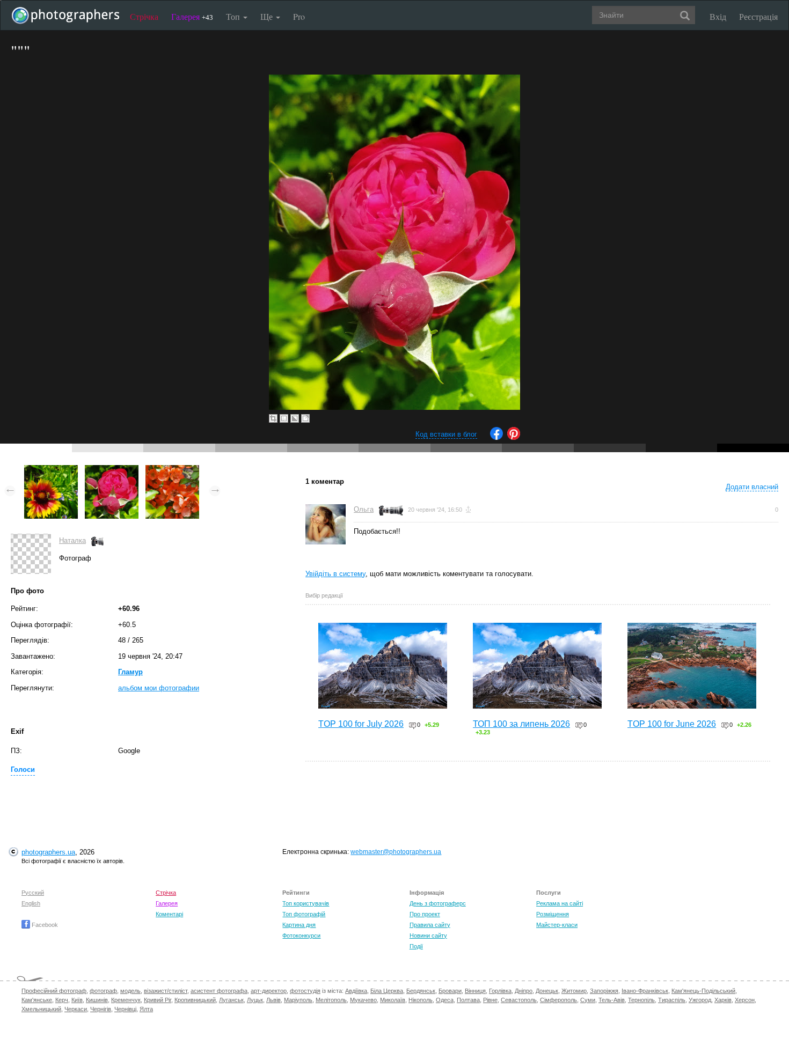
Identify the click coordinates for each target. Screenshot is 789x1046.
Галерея (192, 16)
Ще (267, 16)
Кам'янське (36, 1000)
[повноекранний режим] (305, 418)
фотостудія (305, 991)
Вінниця (475, 991)
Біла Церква (386, 991)
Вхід (718, 16)
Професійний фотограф (53, 991)
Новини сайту (428, 935)
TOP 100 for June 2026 (671, 723)
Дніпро (523, 991)
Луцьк (255, 1000)
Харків (723, 1000)
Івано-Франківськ (645, 991)
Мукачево (363, 1000)
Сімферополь (558, 1000)
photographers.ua (48, 852)
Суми (587, 1000)
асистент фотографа (219, 991)
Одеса (445, 1000)
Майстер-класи (557, 925)
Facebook (44, 925)
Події (416, 946)
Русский (32, 892)
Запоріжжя (604, 991)
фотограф (103, 991)
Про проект (425, 914)
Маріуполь (298, 1000)
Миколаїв (392, 1000)
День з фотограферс (438, 903)
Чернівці (125, 1009)
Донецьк (547, 991)
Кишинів (97, 1000)
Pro (299, 16)
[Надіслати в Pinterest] (513, 437)
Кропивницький (195, 1000)
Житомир (574, 991)
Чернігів (100, 1009)
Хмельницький (41, 1009)
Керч (61, 1000)
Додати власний (752, 487)
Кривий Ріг (157, 1000)
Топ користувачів (305, 903)
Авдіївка (356, 991)
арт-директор (269, 991)
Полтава (468, 1000)
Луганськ (231, 1000)
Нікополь (420, 1000)
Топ (234, 16)
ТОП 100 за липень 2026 (521, 723)
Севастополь (519, 1000)
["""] (51, 470)
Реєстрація (758, 16)
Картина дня (299, 925)
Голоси (23, 769)
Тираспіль (671, 1000)
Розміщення (552, 914)
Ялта (146, 1009)
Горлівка (500, 991)
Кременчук (126, 1000)
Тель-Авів (611, 1000)
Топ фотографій (303, 914)
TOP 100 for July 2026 (361, 723)
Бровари (450, 991)
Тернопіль (641, 1000)
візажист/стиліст (165, 991)
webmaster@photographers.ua (395, 852)
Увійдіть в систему (335, 574)
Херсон (745, 1000)
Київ (77, 1000)
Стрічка (144, 16)
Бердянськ (420, 991)
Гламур (130, 672)
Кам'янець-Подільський (703, 991)
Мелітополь (331, 1000)
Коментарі (169, 914)
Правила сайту (430, 925)
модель (130, 991)
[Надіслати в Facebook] (496, 437)
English (30, 903)
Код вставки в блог (446, 434)
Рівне (490, 1000)
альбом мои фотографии (158, 688)
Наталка (72, 540)
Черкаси (75, 1009)
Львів (273, 1000)
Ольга (364, 509)
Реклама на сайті (559, 903)
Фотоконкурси (301, 935)
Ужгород (700, 1000)
